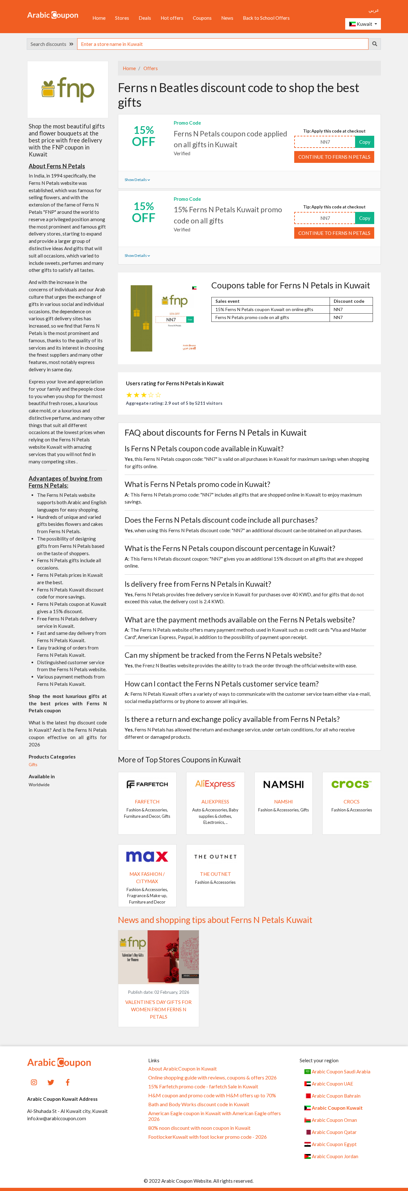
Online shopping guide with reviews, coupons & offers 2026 (212, 1077)
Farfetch (147, 801)
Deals (145, 18)
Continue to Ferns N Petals (334, 157)
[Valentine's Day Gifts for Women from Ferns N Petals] (158, 956)
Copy (364, 142)
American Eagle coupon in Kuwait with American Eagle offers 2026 (214, 1116)
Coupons (202, 18)
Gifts (33, 764)
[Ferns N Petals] (68, 89)
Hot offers (172, 18)
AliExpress (215, 801)
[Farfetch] (147, 784)
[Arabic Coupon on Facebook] (68, 1081)
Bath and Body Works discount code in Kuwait (198, 1104)
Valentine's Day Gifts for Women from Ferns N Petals (158, 1009)
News (227, 18)
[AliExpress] (215, 784)
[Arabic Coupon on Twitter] (51, 1081)
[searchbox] (222, 44)
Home (99, 18)
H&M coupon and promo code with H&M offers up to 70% (212, 1095)
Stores (122, 18)
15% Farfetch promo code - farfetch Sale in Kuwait (203, 1086)
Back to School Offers (266, 18)
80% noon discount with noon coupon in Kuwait (199, 1128)
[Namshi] (284, 784)
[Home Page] (52, 15)
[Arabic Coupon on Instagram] (34, 1081)
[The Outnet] (215, 856)
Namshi (283, 801)
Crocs (352, 801)
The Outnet (215, 874)
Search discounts (50, 44)
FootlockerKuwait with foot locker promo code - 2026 (207, 1137)
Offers (150, 68)
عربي (373, 10)
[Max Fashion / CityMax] (147, 856)
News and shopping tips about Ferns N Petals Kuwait (215, 920)
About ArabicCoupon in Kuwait (182, 1068)
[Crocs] (352, 784)
